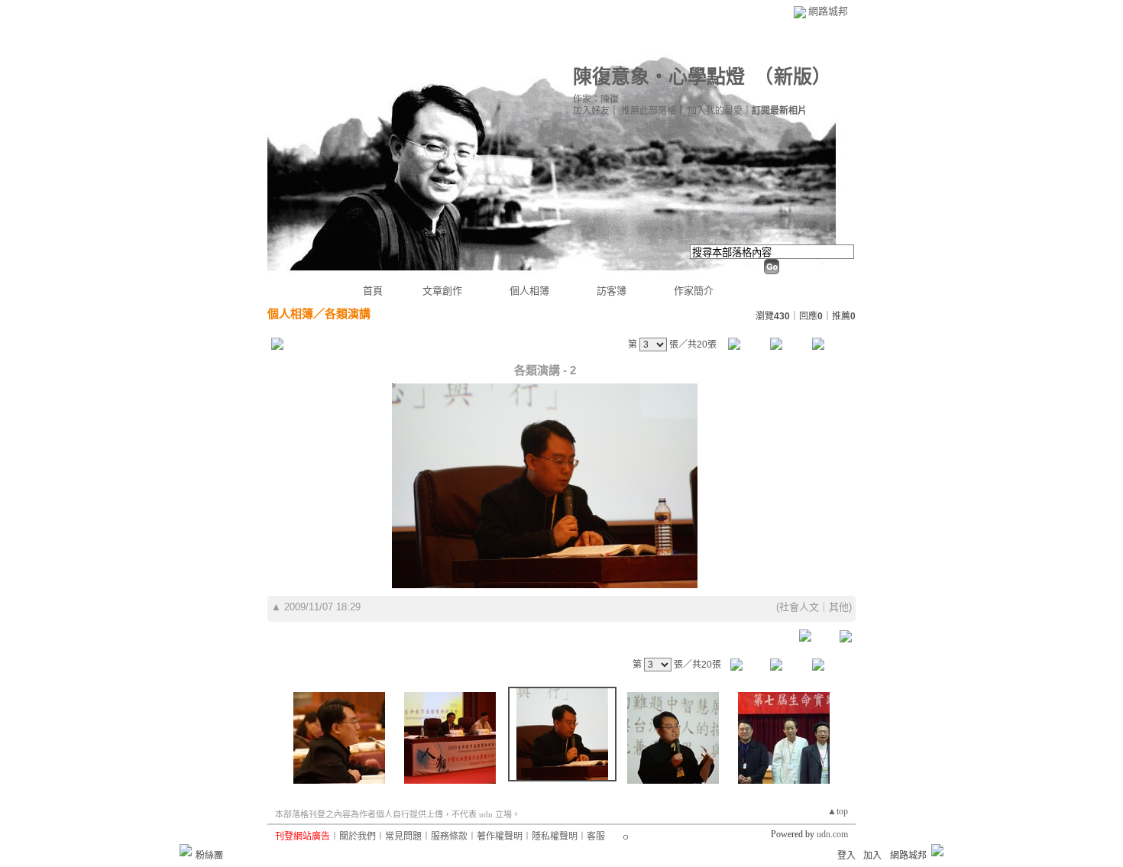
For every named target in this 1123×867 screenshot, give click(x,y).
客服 (596, 836)
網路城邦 (828, 11)
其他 (839, 607)
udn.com (832, 834)
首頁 (373, 290)
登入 (846, 855)
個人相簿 (529, 290)
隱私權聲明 (555, 836)
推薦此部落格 (648, 110)
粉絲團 (209, 855)
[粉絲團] (186, 850)
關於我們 (357, 836)
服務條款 (449, 836)
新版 (793, 76)
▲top (837, 811)
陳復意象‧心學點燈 (659, 76)
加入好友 (591, 110)
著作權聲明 (500, 836)
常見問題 (403, 836)
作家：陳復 (596, 99)
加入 (872, 855)
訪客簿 (611, 290)
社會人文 (799, 607)
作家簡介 (694, 290)
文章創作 (442, 290)
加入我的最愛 (715, 110)
